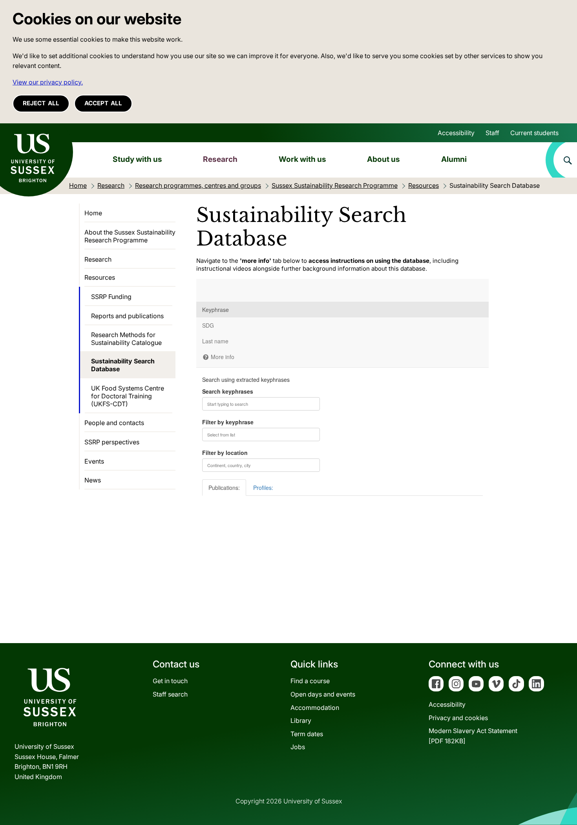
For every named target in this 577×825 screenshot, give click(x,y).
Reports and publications (127, 316)
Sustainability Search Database (123, 365)
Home (93, 213)
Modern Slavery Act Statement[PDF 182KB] (473, 736)
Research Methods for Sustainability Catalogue (126, 338)
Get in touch (170, 681)
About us (383, 159)
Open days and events (322, 694)
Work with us (302, 159)
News (92, 480)
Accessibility (456, 133)
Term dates (306, 734)
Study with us (137, 159)
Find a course (310, 681)
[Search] (561, 160)
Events (94, 461)
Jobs (297, 747)
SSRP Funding (111, 297)
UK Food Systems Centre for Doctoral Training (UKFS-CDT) (127, 396)
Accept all (103, 103)
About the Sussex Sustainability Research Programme (129, 236)
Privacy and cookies (458, 718)
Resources (99, 277)
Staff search (170, 694)
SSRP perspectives (111, 442)
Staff (492, 133)
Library (300, 720)
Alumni (454, 159)
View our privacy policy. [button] (48, 82)
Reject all (41, 103)
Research (220, 159)
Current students (534, 133)
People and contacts (114, 423)
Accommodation (314, 707)
